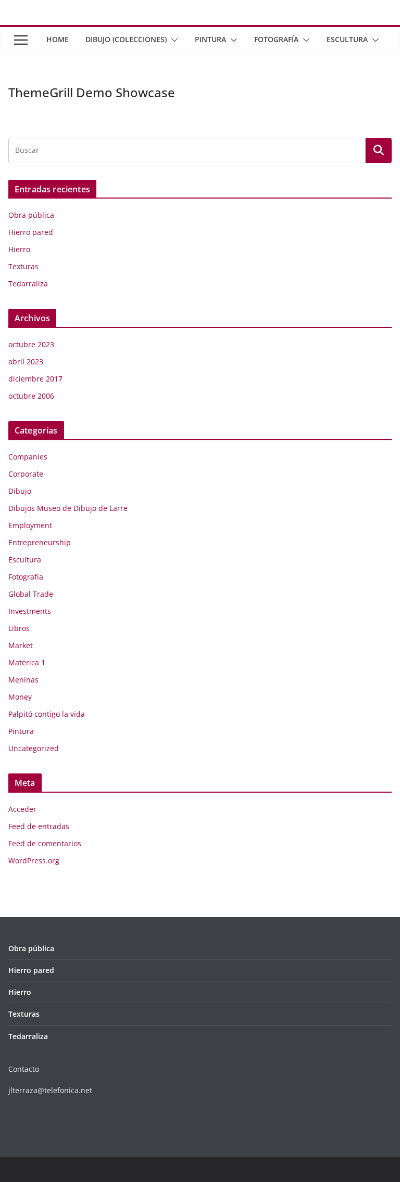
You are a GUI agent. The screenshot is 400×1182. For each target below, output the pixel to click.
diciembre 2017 (35, 379)
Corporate (25, 474)
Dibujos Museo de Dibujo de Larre (68, 508)
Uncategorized (33, 748)
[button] (172, 40)
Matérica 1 (26, 662)
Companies (27, 457)
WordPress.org (33, 860)
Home (57, 39)
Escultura (347, 39)
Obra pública (31, 215)
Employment (30, 525)
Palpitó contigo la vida (46, 714)
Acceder (22, 809)
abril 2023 (25, 361)
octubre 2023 (31, 344)
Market (20, 645)
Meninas (23, 680)
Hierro (19, 249)
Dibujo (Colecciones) (126, 39)
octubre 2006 (31, 396)
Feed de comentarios (44, 843)
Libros (19, 628)
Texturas (23, 266)
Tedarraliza (28, 283)
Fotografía (276, 39)
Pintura (210, 39)
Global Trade (30, 594)
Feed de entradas (38, 826)
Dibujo (19, 491)
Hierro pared (30, 232)
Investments (29, 611)
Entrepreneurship (39, 542)
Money (20, 697)
